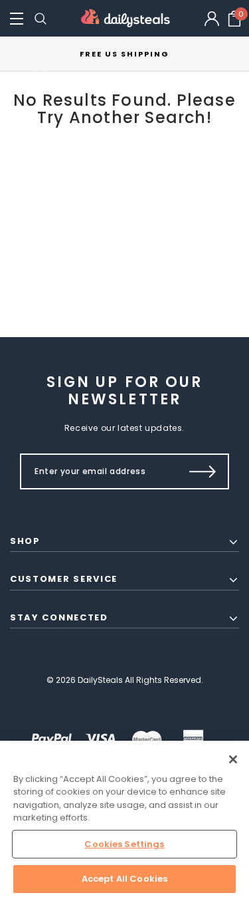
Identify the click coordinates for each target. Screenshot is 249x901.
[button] (16, 18)
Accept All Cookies (124, 878)
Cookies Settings (124, 844)
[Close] (233, 759)
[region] (124, 821)
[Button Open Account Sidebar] (212, 19)
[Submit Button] (203, 471)
